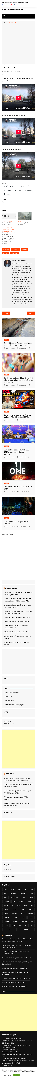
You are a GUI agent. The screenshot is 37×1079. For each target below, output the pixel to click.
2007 (5, 889)
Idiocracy (30, 901)
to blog (5, 74)
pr (23, 917)
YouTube (25, 929)
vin (9, 929)
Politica (7, 917)
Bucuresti (16, 249)
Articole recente (11, 588)
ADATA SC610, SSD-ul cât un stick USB (16, 632)
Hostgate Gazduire (9, 876)
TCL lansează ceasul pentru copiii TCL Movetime (17, 958)
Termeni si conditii (7, 2)
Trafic (19, 221)
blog (5, 893)
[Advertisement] (18, 43)
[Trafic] (24, 216)
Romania (24, 921)
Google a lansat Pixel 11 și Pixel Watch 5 (14, 968)
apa (19, 889)
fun (14, 901)
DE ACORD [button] (16, 1075)
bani (31, 889)
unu (20, 925)
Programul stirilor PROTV (10, 1049)
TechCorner (9, 774)
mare (18, 905)
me (32, 905)
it (12, 905)
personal (14, 913)
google (21, 901)
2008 (12, 889)
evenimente (14, 897)
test (32, 921)
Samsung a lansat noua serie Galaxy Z (14, 982)
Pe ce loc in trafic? (7, 221)
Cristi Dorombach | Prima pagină (14, 705)
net (23, 909)
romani (15, 921)
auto (25, 889)
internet (6, 905)
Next (29, 313)
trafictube (14, 253)
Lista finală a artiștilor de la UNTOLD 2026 (17, 617)
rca (31, 917)
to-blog (6, 925)
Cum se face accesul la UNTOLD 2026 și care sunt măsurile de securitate (16, 452)
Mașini (25, 249)
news (30, 909)
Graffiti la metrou (7, 1065)
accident (6, 249)
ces (5, 897)
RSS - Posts (7, 721)
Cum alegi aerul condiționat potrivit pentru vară (16, 978)
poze (15, 917)
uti (25, 925)
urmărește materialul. (29, 1071)
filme (31, 897)
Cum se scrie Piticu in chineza (11, 1052)
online (6, 913)
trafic (5, 253)
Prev (7, 313)
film (24, 897)
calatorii (31, 893)
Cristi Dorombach (8, 71)
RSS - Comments (9, 724)
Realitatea (7, 921)
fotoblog (6, 901)
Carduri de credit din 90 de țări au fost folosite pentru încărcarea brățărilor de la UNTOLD (18, 380)
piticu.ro (30, 913)
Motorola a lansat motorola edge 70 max (14, 986)
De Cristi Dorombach (12, 9)
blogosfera (13, 893)
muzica (15, 909)
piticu (22, 913)
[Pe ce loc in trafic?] (9, 216)
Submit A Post (8, 696)
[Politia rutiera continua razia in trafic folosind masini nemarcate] (10, 235)
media (6, 909)
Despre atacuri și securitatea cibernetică (14, 1058)
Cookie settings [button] (7, 1075)
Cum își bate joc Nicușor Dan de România (16, 621)
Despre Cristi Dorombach (20, 2)
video (31, 925)
